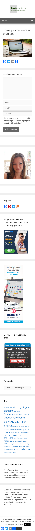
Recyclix (17, 441)
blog (19, 407)
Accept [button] (27, 525)
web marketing (22, 449)
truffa (5, 446)
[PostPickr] (13, 322)
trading (27, 444)
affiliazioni (6, 407)
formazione (9, 414)
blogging (9, 410)
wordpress (12, 452)
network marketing (15, 429)
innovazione (15, 426)
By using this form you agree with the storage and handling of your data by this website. (17, 120)
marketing (21, 426)
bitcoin (13, 407)
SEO (16, 444)
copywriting (17, 411)
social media (22, 444)
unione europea (11, 446)
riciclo (6, 444)
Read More (17, 528)
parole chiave (15, 432)
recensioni (9, 441)
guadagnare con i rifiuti (23, 414)
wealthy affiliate (20, 446)
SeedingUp (11, 444)
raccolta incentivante (20, 438)
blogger (26, 407)
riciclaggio (23, 441)
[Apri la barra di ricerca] (32, 21)
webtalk (6, 452)
